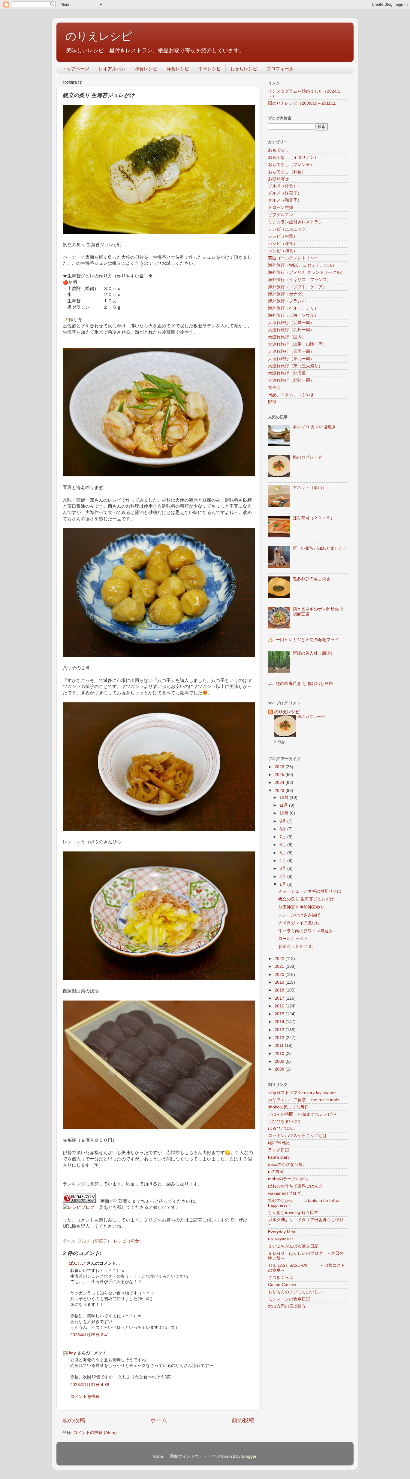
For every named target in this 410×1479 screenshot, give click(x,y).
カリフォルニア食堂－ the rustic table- (304, 1100)
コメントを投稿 (85, 1396)
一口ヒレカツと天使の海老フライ (307, 639)
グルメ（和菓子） (94, 1241)
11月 (284, 805)
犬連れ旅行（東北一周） (291, 358)
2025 (280, 774)
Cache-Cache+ (282, 1284)
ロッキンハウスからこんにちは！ (299, 1135)
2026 (280, 767)
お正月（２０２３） (297, 946)
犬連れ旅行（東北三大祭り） (295, 366)
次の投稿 (73, 1420)
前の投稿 (243, 1420)
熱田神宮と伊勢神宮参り (301, 907)
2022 (280, 958)
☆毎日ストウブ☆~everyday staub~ (302, 1092)
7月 (283, 837)
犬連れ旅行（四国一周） (291, 351)
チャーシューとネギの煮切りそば (309, 891)
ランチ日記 (278, 1150)
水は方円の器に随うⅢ (289, 1306)
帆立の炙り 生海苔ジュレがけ (306, 899)
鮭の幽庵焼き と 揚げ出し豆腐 (304, 683)
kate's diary (279, 1157)
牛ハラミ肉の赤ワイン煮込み (305, 931)
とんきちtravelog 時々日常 (293, 1212)
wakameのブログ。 (286, 1193)
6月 (283, 844)
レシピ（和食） (128, 1241)
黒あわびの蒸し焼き (311, 578)
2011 (280, 1045)
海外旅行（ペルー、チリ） (293, 308)
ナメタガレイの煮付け (299, 923)
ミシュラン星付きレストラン (295, 222)
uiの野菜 (276, 1171)
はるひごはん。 (282, 1128)
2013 (280, 1030)
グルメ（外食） (282, 186)
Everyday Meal (282, 1232)
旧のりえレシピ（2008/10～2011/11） (304, 103)
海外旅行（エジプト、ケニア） (297, 287)
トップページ (75, 68)
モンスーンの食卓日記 (289, 1299)
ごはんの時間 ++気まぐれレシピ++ (302, 1114)
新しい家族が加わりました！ (320, 548)
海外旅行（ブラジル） (289, 301)
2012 (280, 1037)
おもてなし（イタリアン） (293, 157)
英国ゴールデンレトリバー (293, 258)
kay (72, 1353)
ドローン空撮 (280, 207)
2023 (280, 790)
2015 (280, 1014)
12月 (284, 797)
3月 (283, 868)
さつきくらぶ (280, 1277)
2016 (280, 1006)
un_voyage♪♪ (280, 1239)
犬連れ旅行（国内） (287, 337)
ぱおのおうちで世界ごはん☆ (295, 1186)
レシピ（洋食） (282, 243)
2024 (280, 782)
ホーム (158, 1420)
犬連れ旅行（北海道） (289, 373)
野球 (272, 402)
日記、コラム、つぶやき (291, 395)
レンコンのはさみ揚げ (299, 915)
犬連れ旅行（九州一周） (291, 330)
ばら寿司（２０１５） (314, 518)
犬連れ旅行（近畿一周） (291, 322)
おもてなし (278, 150)
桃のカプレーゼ (307, 457)
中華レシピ (209, 68)
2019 (280, 982)
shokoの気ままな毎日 (288, 1107)
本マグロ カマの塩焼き (314, 427)
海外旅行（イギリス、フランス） (299, 279)
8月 (283, 829)
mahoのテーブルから (288, 1179)
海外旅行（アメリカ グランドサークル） (306, 272)
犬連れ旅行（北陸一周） (291, 380)
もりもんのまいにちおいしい (295, 1292)
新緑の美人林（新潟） (314, 653)
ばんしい (77, 1263)
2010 (280, 1053)
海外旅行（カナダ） (287, 294)
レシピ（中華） (282, 236)
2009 (280, 1061)
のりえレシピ (98, 36)
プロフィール (280, 68)
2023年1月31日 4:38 (89, 1385)
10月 (284, 813)
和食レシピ (146, 68)
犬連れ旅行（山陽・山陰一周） (297, 344)
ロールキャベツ (293, 939)
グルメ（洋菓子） (285, 193)
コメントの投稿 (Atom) (95, 1432)
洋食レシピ (178, 68)
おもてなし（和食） (287, 172)
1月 (283, 884)
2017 (280, 998)
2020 (280, 974)
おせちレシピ (243, 68)
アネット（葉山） (309, 487)
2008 (280, 1069)
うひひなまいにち (285, 1121)
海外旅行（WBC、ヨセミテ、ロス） (302, 265)
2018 (280, 990)
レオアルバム (111, 68)
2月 (283, 876)
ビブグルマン (280, 214)
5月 (283, 853)
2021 (280, 966)
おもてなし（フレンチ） (291, 164)
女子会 (274, 387)
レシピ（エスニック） (289, 229)
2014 (280, 1021)
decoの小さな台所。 (287, 1164)
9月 (283, 821)
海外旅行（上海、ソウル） (293, 315)
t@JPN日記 (279, 1143)
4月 (283, 860)
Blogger (249, 1456)
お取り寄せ (278, 179)
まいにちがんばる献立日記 (293, 1246)
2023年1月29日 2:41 (89, 1335)
